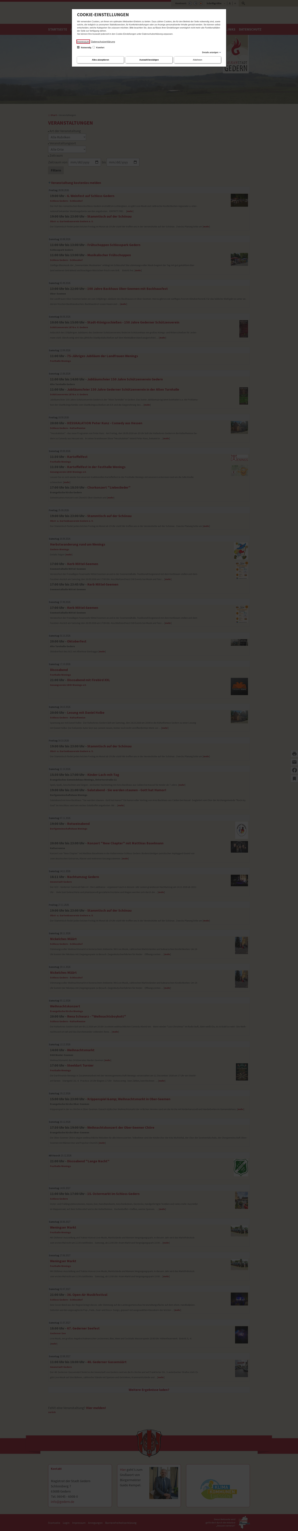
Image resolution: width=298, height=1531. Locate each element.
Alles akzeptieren (100, 60)
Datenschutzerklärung (103, 41)
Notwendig (86, 47)
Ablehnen (197, 60)
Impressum (83, 41)
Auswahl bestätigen (149, 60)
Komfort (100, 47)
